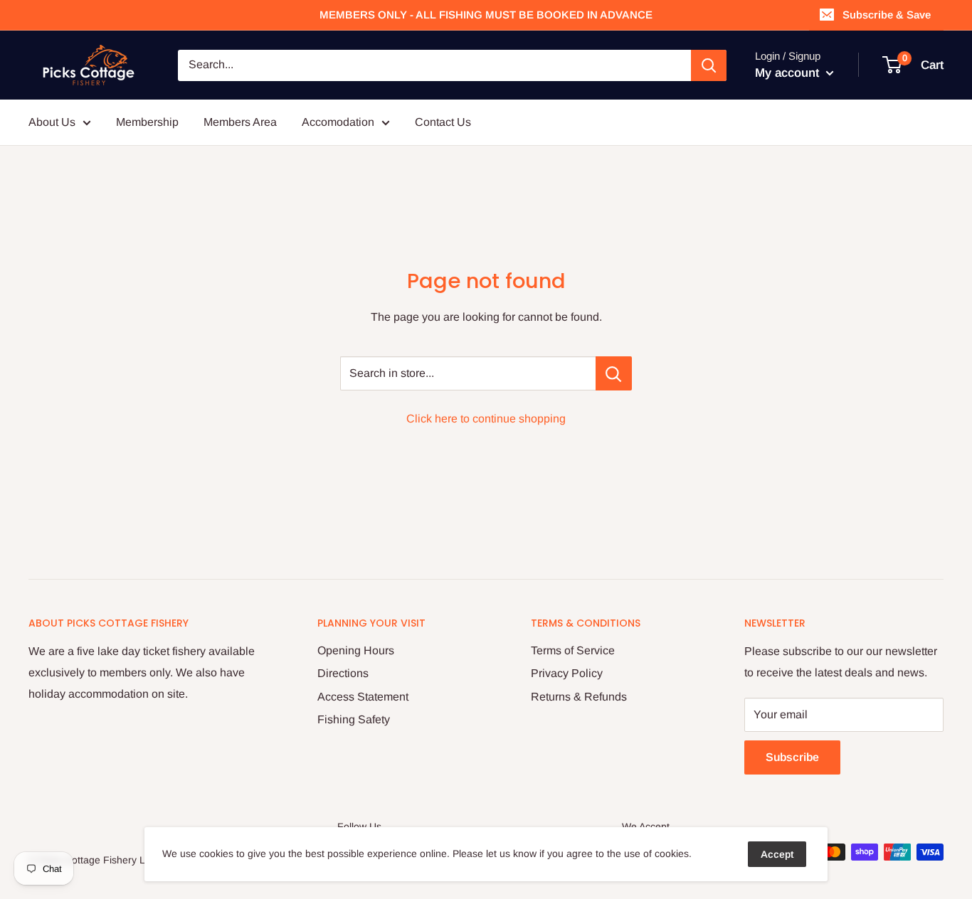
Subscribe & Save (886, 15)
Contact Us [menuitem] (443, 122)
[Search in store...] (614, 373)
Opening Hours (355, 650)
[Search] (709, 65)
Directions (343, 673)
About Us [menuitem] (51, 122)
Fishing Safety (353, 719)
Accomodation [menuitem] (338, 122)
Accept (777, 854)
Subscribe (792, 757)
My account (789, 73)
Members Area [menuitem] (240, 122)
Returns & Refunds (579, 697)
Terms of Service (573, 650)
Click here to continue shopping (486, 419)
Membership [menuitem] (147, 122)
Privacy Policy (567, 673)
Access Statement (362, 697)
